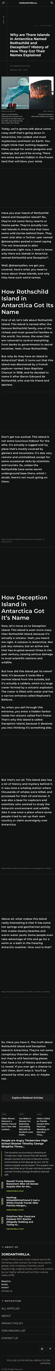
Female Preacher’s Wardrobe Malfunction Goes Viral (42, 116)
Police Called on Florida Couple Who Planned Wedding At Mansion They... (43, 1126)
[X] (11, 1089)
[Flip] (51, 1089)
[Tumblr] (37, 1089)
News (3, 21)
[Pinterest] (17, 1089)
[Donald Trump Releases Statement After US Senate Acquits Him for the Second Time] (48, 1186)
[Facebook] (4, 1089)
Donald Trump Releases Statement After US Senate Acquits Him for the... (22, 1184)
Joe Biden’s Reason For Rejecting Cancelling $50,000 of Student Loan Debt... (26, 1126)
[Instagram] (42, 1349)
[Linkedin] (24, 1089)
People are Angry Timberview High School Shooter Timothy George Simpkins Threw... (24, 1143)
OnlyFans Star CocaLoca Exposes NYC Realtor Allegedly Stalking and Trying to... (20, 1220)
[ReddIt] (31, 1089)
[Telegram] (44, 1089)
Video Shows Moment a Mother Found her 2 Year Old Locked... (8, 1124)
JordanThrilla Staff (21, 66)
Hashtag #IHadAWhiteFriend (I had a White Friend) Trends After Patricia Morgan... (23, 1201)
